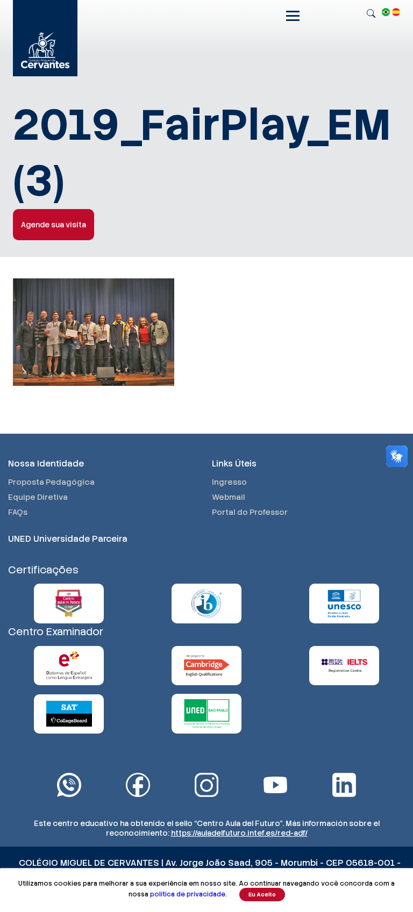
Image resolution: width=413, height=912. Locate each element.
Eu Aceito (262, 894)
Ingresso (229, 482)
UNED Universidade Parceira (67, 538)
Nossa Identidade (46, 463)
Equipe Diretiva (38, 497)
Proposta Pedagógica (51, 482)
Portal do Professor (250, 512)
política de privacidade (187, 894)
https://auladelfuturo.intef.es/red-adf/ (239, 833)
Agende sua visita (53, 224)
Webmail (228, 497)
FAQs (17, 512)
